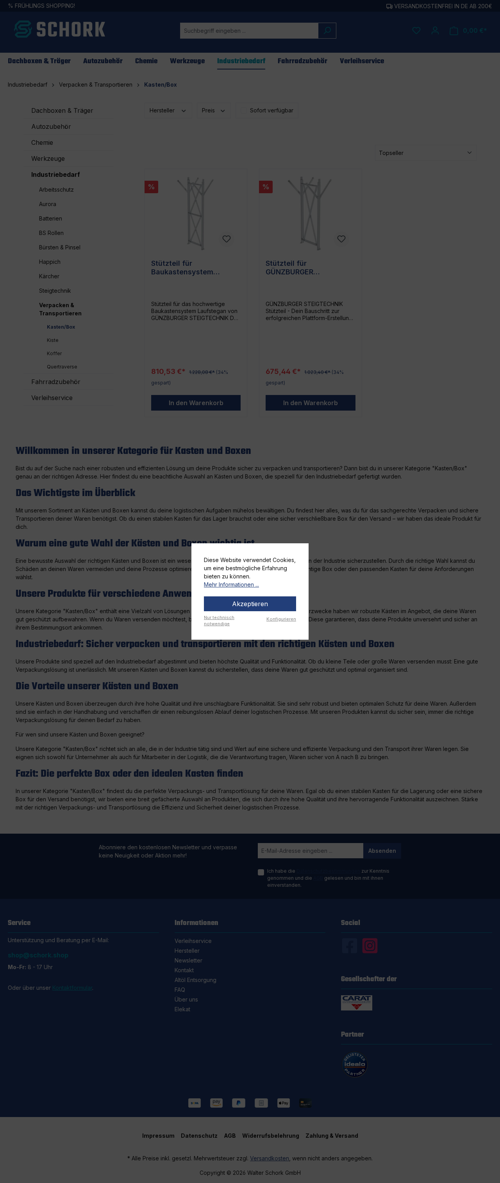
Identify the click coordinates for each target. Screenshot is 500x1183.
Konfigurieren (281, 619)
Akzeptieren (250, 604)
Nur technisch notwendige (219, 621)
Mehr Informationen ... (231, 584)
